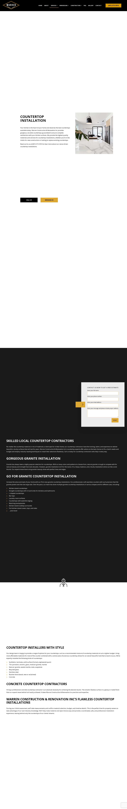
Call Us (29, 200)
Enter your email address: (94, 402)
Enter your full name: (93, 390)
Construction (75, 5)
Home (40, 5)
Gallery (90, 5)
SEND (115, 420)
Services (53, 5)
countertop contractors (75, 447)
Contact (98, 5)
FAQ (85, 5)
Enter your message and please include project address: (102, 408)
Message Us (49, 200)
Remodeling (63, 5)
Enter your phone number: (94, 396)
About (46, 5)
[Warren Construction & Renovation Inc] (11, 5)
